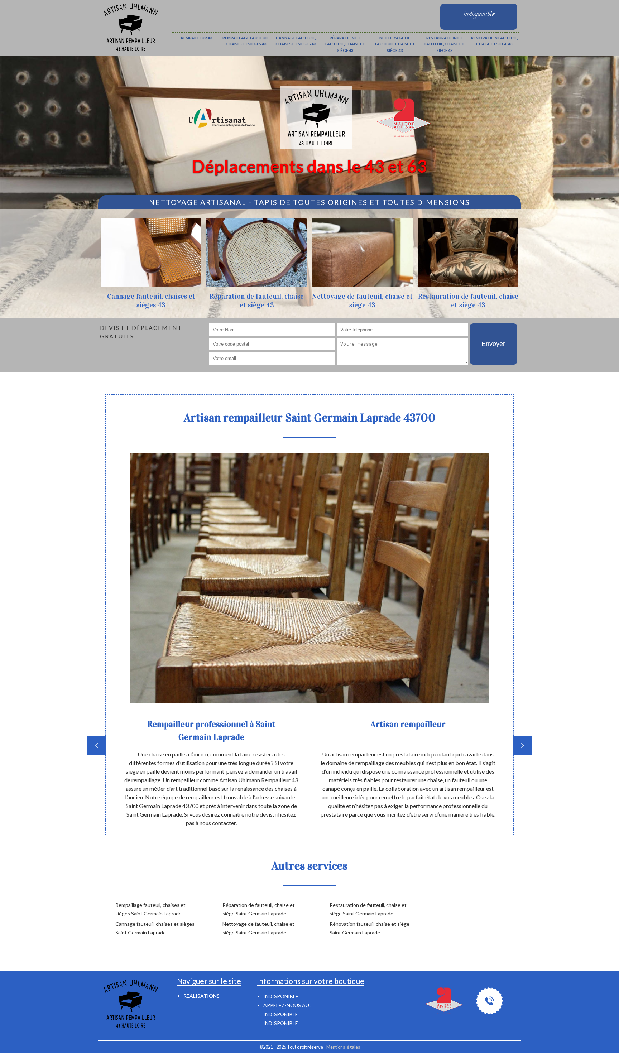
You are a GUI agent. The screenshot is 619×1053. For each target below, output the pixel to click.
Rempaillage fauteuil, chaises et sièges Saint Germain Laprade (150, 909)
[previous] (96, 745)
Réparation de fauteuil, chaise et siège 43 (345, 44)
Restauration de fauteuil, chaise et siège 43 (444, 44)
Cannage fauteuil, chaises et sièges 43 (295, 41)
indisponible (280, 1014)
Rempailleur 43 (196, 37)
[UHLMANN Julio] (130, 26)
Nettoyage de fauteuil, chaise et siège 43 (395, 44)
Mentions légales (343, 1047)
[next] (522, 745)
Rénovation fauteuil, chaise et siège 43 (494, 41)
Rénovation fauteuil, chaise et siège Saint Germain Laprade (369, 928)
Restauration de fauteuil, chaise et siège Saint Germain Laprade (368, 909)
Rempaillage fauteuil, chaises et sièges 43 (245, 41)
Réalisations (201, 996)
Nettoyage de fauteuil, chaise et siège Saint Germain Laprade (258, 928)
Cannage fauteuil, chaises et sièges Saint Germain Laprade (155, 928)
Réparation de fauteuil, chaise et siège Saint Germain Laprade (258, 909)
